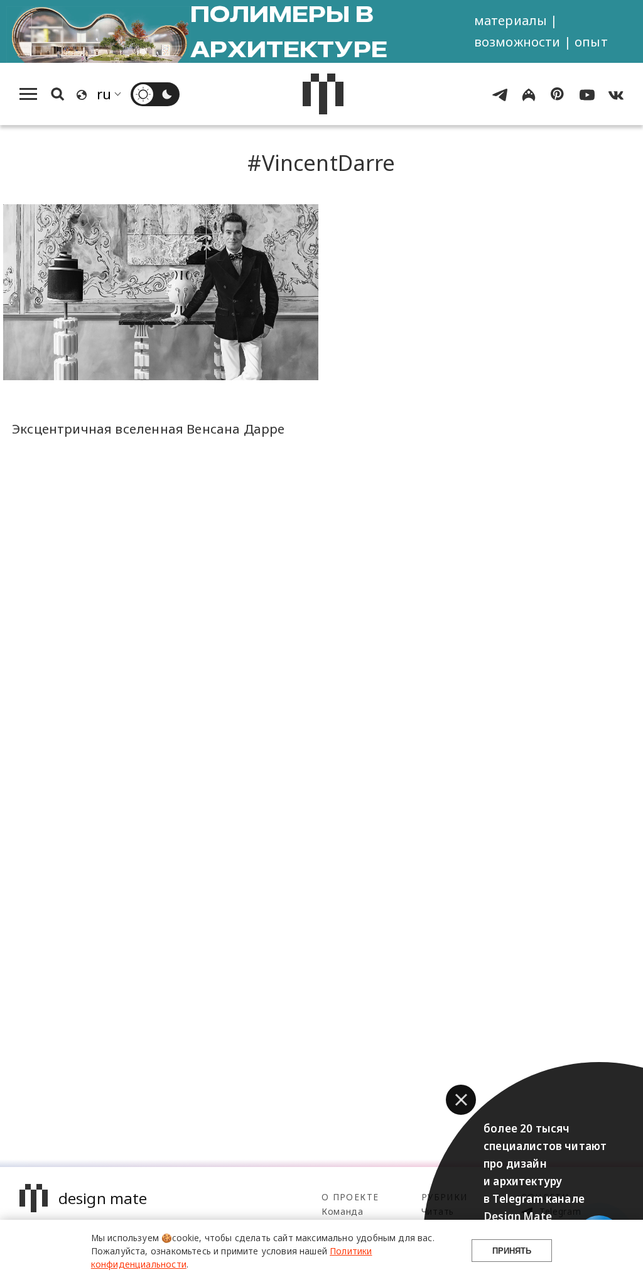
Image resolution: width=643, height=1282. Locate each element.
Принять (511, 1251)
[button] (461, 1100)
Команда (343, 1211)
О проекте (350, 1197)
